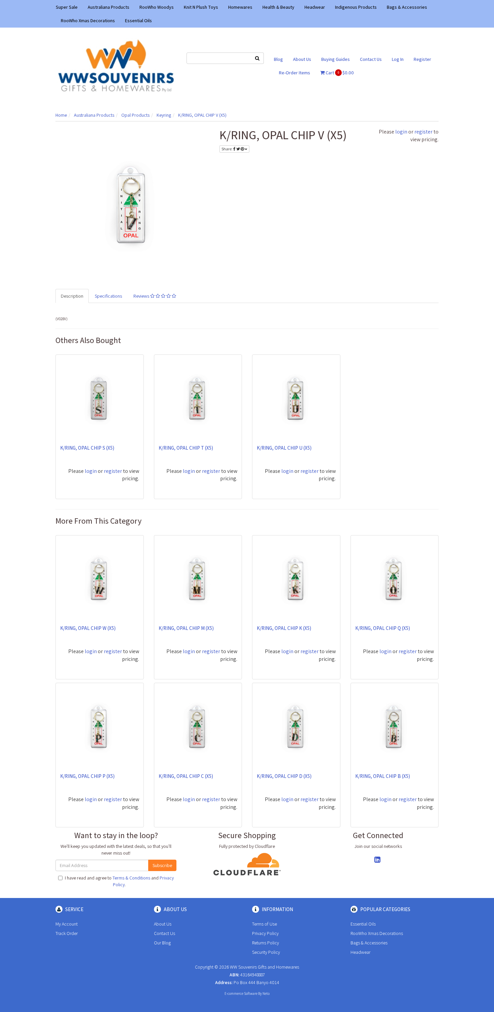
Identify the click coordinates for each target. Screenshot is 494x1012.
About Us (302, 59)
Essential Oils (138, 20)
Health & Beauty (278, 7)
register (423, 131)
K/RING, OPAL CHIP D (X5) (284, 776)
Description (72, 296)
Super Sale (67, 7)
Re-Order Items (294, 73)
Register (422, 59)
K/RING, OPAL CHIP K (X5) (284, 628)
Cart (339, 73)
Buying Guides (335, 59)
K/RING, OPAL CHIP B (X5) (382, 776)
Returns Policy (265, 943)
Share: (227, 148)
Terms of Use (264, 924)
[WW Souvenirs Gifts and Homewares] (115, 65)
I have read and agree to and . (119, 881)
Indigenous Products (356, 7)
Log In (398, 59)
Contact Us (371, 59)
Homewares (240, 7)
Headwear (314, 7)
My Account (66, 924)
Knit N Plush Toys (201, 7)
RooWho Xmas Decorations (88, 20)
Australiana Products (108, 7)
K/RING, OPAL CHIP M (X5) (186, 628)
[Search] (257, 58)
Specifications (108, 296)
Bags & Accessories (407, 7)
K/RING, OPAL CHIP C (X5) (186, 776)
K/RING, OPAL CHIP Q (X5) (382, 628)
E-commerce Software (240, 993)
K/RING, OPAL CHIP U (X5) (284, 448)
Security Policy (266, 952)
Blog (278, 59)
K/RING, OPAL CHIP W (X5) (88, 628)
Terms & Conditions (131, 878)
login (401, 131)
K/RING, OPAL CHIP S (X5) (87, 448)
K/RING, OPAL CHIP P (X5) (87, 776)
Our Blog (162, 943)
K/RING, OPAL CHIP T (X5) (186, 448)
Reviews (141, 296)
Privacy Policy (265, 933)
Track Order (66, 933)
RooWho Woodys (156, 7)
